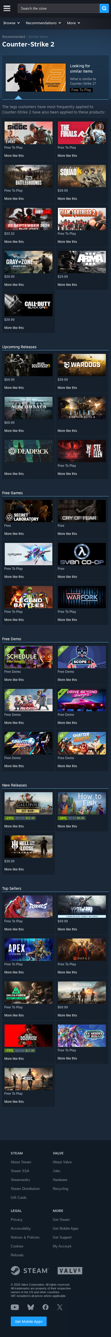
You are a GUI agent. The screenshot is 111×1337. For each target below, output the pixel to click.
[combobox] (59, 8)
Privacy (17, 1220)
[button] (12, 23)
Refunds (17, 1255)
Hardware (60, 1180)
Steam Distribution (25, 1189)
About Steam (21, 1162)
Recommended (13, 37)
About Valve (62, 1162)
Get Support (62, 1237)
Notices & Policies (25, 1237)
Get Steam (61, 1220)
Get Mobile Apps (28, 1321)
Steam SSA (20, 1171)
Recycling (60, 1189)
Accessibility (21, 1228)
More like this (14, 156)
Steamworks (20, 1180)
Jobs (56, 1171)
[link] (28, 818)
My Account (62, 1246)
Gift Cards (19, 1198)
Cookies (17, 1246)
